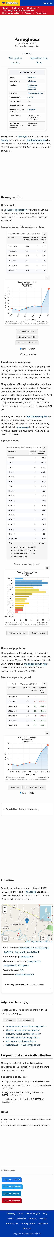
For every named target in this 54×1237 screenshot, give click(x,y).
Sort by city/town (25, 1020)
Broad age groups (38, 633)
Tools (20, 1213)
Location (15, 62)
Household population (27, 331)
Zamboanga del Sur (11, 13)
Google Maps (32, 952)
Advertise (21, 1218)
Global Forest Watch (23, 974)
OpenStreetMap (25, 948)
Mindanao (31, 8)
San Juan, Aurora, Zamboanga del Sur (23, 1037)
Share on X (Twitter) (12, 1187)
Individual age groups (17, 633)
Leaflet (27, 942)
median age (23, 427)
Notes (39, 62)
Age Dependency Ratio (38, 416)
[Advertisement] (27, 24)
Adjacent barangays (39, 58)
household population (16, 209)
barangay (31, 77)
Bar (33, 348)
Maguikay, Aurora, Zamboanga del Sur (23, 1033)
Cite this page (9, 1170)
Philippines (17, 8)
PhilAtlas (12, 3)
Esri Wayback (26, 956)
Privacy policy (28, 1223)
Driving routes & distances (19, 984)
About (10, 1218)
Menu (49, 3)
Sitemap (27, 1228)
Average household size (27, 343)
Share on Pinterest (12, 1201)
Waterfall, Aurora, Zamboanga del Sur (23, 1044)
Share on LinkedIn (11, 1194)
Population (15, 787)
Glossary (11, 1213)
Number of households (27, 337)
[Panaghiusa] (27, 921)
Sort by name (9, 1020)
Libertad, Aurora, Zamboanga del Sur (22, 1030)
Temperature (33, 961)
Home (5, 8)
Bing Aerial (19, 952)
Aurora (28, 13)
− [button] (5, 911)
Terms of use (12, 1223)
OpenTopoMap (41, 948)
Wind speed (22, 965)
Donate (43, 1218)
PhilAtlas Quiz (33, 1213)
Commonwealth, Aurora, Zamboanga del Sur (26, 1026)
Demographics (15, 58)
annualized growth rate (35, 663)
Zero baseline (29, 354)
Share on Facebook (12, 1180)
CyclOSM (7, 952)
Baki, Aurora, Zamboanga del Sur (21, 1041)
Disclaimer (43, 1223)
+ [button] (5, 907)
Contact (32, 1218)
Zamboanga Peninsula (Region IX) (18, 10)
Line (24, 348)
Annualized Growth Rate (34, 787)
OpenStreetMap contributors (41, 942)
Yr (21, 970)
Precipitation (9, 965)
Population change (16, 809)
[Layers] (5, 938)
